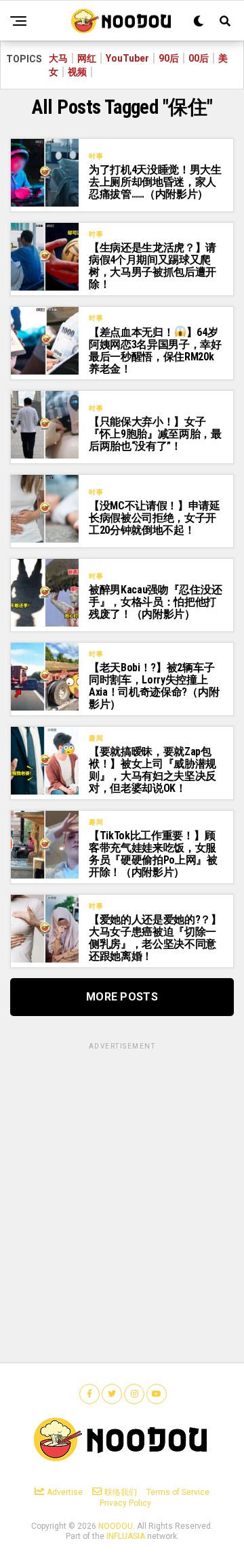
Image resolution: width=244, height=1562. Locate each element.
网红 (86, 58)
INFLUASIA (125, 1536)
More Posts (122, 996)
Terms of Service (177, 1492)
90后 (169, 58)
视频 (77, 71)
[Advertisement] (122, 1174)
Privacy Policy (125, 1503)
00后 (198, 58)
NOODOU (115, 1526)
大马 (58, 58)
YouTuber (127, 58)
